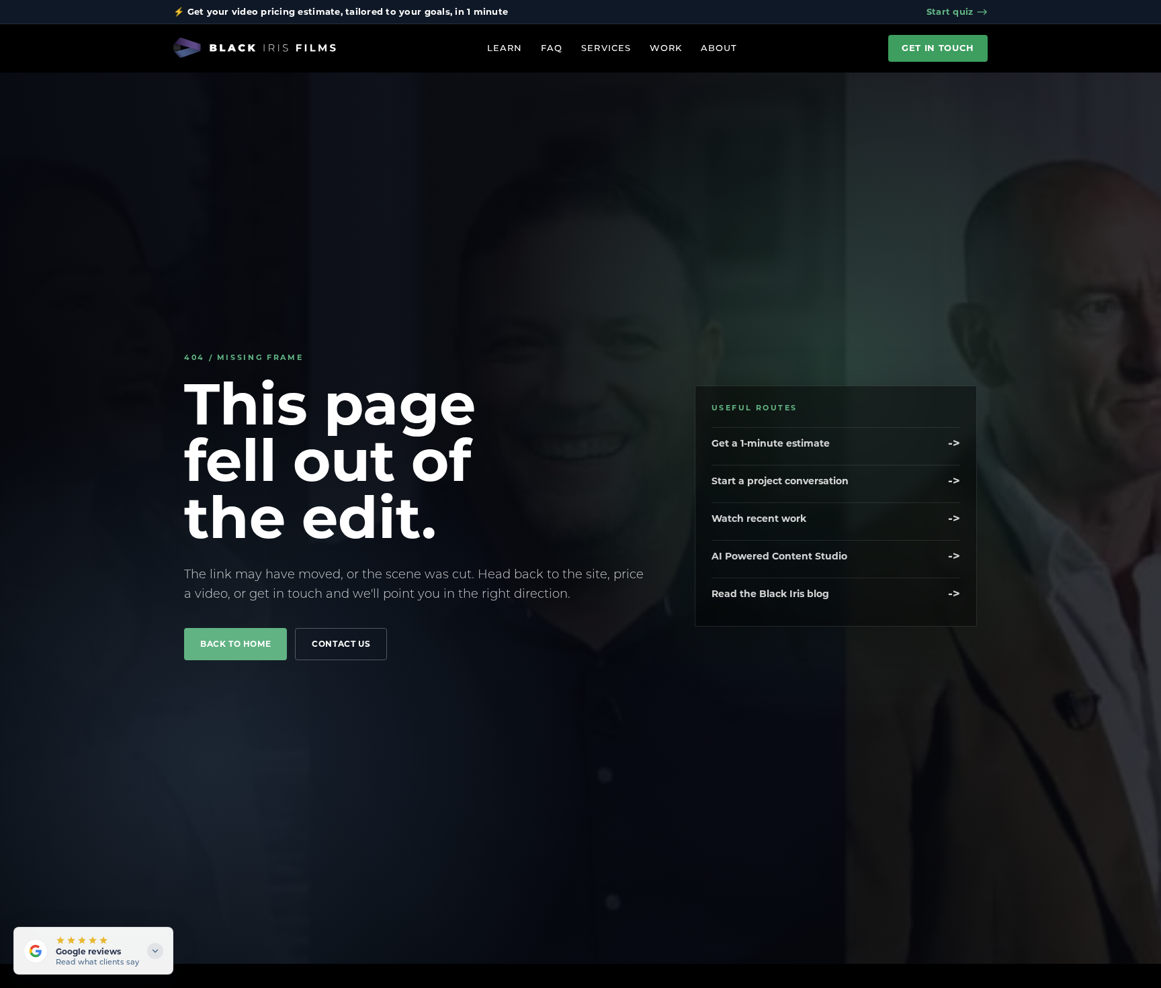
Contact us (341, 644)
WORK (666, 47)
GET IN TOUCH (938, 47)
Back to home (235, 644)
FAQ (551, 47)
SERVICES (605, 47)
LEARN (504, 47)
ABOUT (719, 47)
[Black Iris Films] (254, 48)
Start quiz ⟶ (957, 11)
